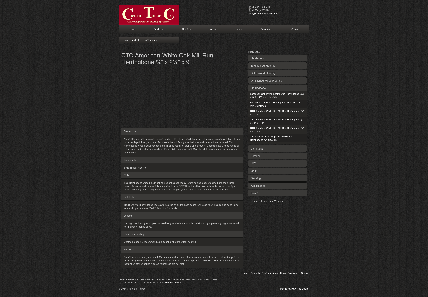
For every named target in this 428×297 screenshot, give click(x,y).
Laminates (257, 148)
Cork (254, 171)
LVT (253, 163)
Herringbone (150, 40)
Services (186, 29)
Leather (255, 156)
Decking (256, 178)
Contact (295, 29)
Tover (254, 193)
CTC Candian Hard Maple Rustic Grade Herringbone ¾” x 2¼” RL (271, 138)
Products (158, 29)
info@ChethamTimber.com (263, 13)
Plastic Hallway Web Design (294, 288)
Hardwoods (258, 58)
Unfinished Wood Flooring (266, 80)
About (213, 29)
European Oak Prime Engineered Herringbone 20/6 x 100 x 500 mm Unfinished (277, 95)
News (239, 29)
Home (131, 29)
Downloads (266, 29)
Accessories (258, 186)
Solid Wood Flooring (263, 73)
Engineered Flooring (263, 65)
